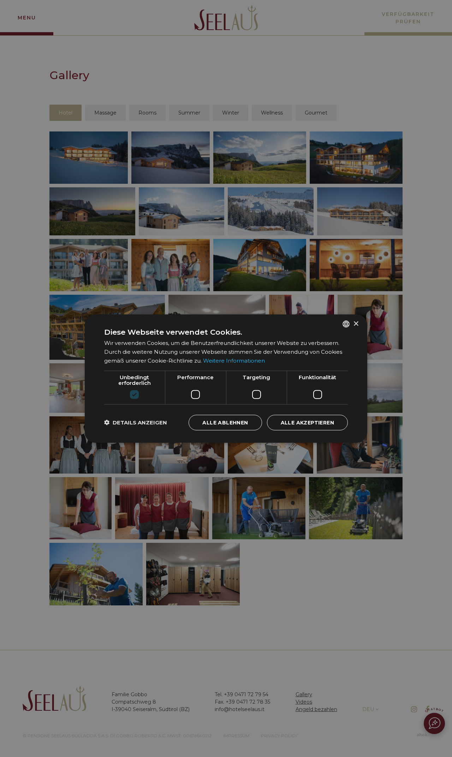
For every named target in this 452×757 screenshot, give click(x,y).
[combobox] (346, 324)
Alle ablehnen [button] (225, 422)
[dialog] (226, 379)
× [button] (355, 323)
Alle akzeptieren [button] (307, 422)
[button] (135, 422)
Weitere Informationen (234, 360)
